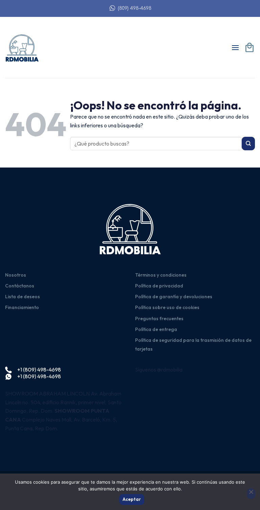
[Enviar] (248, 143)
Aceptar (132, 499)
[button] (235, 47)
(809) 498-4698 (134, 8)
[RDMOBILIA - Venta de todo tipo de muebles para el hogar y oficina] (22, 47)
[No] (251, 493)
